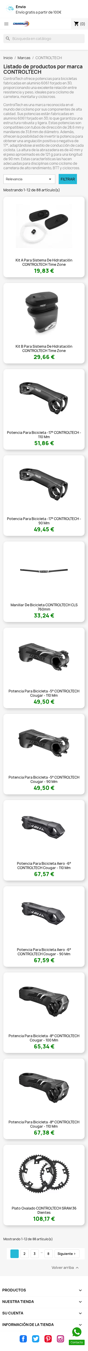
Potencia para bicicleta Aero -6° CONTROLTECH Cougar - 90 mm (44, 952)
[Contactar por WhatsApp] (76, 1332)
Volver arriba (66, 1268)
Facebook (23, 1338)
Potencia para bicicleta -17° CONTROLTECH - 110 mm (44, 435)
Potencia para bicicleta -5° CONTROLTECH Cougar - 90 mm (44, 779)
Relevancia (29, 179)
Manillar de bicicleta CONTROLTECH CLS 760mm (44, 607)
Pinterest (48, 1338)
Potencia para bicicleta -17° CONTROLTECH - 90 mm (44, 521)
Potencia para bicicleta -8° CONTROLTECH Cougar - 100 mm (44, 1038)
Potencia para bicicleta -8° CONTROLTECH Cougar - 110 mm (44, 1124)
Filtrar (68, 179)
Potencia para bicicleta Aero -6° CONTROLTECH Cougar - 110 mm (44, 865)
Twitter (35, 1338)
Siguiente (67, 1254)
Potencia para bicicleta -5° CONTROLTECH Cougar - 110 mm (44, 693)
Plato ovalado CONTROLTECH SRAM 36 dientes (44, 1210)
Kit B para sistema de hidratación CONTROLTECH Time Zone (44, 348)
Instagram (60, 1338)
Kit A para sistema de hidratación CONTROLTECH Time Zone (44, 262)
